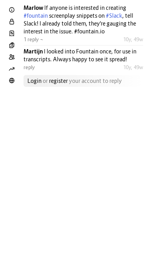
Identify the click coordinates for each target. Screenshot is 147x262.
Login (34, 80)
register (58, 80)
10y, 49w (133, 39)
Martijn (34, 51)
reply (29, 67)
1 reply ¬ (33, 39)
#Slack (114, 15)
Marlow (34, 7)
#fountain (36, 15)
